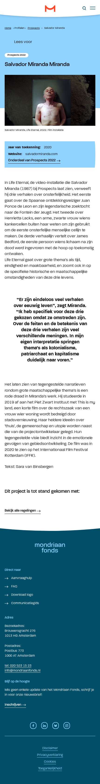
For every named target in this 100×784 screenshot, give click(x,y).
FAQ (13, 586)
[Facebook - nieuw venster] (33, 725)
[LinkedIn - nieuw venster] (44, 725)
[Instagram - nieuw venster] (66, 725)
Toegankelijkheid (50, 768)
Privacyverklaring (50, 755)
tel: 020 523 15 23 (18, 666)
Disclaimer (50, 748)
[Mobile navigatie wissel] (92, 8)
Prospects (34, 28)
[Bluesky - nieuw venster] (55, 725)
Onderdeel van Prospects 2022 (32, 160)
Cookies (50, 762)
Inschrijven (13, 705)
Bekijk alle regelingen (20, 511)
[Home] (50, 8)
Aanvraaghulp (21, 578)
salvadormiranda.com (41, 154)
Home (8, 28)
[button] (84, 8)
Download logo (21, 595)
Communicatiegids (24, 603)
